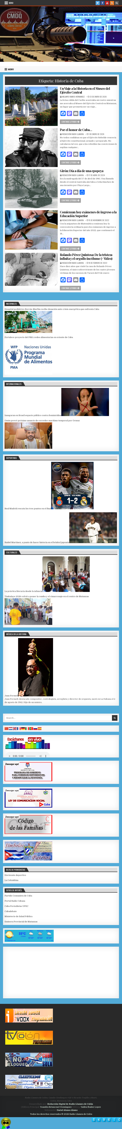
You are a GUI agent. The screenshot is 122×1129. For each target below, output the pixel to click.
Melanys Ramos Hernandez (73, 97)
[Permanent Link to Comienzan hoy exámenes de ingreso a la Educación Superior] (31, 230)
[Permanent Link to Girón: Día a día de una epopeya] (31, 188)
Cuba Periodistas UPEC (16, 906)
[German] (23, 728)
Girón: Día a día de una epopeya (81, 171)
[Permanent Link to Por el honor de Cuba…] (31, 147)
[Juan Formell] (35, 695)
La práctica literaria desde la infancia (23, 591)
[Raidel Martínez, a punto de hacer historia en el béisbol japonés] (93, 542)
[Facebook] (102, 3)
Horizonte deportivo (15, 875)
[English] (15, 728)
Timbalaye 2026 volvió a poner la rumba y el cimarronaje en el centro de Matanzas (47, 596)
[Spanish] (40, 728)
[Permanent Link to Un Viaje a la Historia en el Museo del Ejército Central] (31, 106)
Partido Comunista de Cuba (18, 896)
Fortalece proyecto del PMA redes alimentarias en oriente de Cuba (39, 337)
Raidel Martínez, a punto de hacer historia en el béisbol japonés (37, 542)
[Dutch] (11, 728)
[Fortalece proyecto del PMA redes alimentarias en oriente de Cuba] (28, 374)
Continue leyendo (71, 121)
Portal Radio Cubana (15, 901)
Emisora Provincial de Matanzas (21, 921)
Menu (11, 2)
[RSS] (112, 3)
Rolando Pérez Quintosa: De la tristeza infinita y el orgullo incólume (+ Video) (86, 257)
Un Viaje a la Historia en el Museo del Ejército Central (85, 90)
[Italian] (27, 728)
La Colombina (11, 880)
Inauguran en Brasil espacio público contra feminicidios (33, 415)
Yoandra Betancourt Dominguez (55, 1107)
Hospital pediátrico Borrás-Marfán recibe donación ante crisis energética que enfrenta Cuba (52, 309)
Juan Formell (11, 695)
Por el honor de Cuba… (76, 130)
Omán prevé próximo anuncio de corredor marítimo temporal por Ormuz (42, 420)
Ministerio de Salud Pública (18, 916)
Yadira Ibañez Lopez (91, 1107)
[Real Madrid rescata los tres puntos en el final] (72, 508)
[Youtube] (107, 3)
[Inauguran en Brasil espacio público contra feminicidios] (85, 415)
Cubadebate (11, 911)
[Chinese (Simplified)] (7, 728)
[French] (19, 728)
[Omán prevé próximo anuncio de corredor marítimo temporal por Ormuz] (28, 448)
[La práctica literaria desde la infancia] (66, 591)
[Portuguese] (31, 728)
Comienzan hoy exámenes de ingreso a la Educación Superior (88, 214)
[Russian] (36, 728)
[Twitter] (98, 3)
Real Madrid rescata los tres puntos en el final (28, 508)
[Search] (117, 3)
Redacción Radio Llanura (73, 134)
